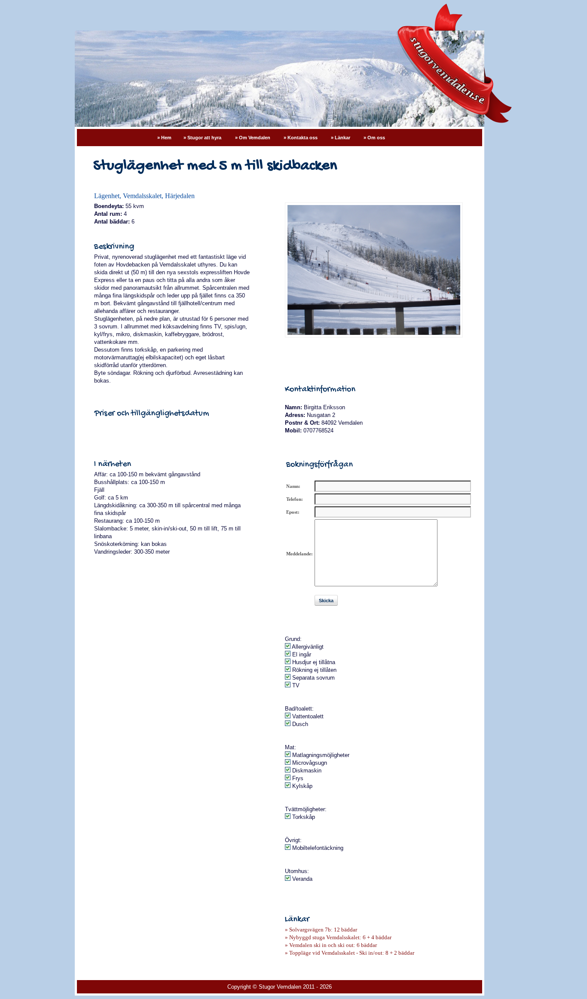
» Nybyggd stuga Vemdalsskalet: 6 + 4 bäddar (338, 937)
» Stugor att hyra (202, 137)
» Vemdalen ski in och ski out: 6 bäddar (331, 945)
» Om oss (374, 137)
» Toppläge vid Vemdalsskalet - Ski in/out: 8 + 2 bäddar (349, 953)
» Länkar (341, 137)
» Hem (164, 137)
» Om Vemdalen (253, 137)
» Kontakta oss (301, 137)
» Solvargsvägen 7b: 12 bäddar (321, 929)
